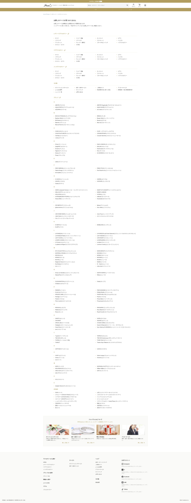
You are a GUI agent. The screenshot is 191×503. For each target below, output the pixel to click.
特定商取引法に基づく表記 (103, 89)
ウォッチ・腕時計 (80, 42)
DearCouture (105, 148)
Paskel (59, 298)
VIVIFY (60, 355)
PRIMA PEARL (104, 292)
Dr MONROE (105, 153)
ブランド (56, 97)
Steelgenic (64, 325)
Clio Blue (61, 135)
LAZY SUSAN (63, 238)
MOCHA (59, 255)
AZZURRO (60, 109)
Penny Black (104, 298)
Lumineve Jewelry (107, 244)
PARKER (60, 290)
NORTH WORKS (106, 272)
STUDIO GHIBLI (105, 322)
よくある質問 (58, 89)
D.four (60, 144)
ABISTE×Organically (109, 105)
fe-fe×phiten (63, 172)
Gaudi (59, 183)
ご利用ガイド (100, 87)
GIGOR (60, 181)
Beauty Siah (105, 118)
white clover (63, 370)
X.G (59, 379)
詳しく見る (64, 442)
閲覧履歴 (98, 482)
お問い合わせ (79, 92)
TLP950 (62, 340)
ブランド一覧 (46, 476)
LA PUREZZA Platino (67, 235)
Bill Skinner (61, 120)
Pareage (61, 296)
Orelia (101, 281)
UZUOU (102, 349)
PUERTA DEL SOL (106, 294)
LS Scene (62, 242)
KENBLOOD (104, 224)
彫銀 (101, 403)
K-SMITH (61, 224)
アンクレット (58, 42)
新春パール (63, 405)
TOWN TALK (104, 340)
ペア (96, 9)
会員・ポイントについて (101, 462)
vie (58, 359)
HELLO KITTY (62, 192)
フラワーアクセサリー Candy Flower (112, 401)
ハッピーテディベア (65, 401)
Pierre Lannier (63, 301)
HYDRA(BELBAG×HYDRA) (67, 196)
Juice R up (105, 214)
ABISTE (60, 105)
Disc (101, 150)
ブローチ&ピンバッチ (102, 42)
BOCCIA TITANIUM (65, 116)
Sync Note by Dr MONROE (113, 327)
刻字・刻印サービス (81, 87)
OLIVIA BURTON (64, 281)
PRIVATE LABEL (65, 294)
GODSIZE (103, 181)
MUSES (102, 259)
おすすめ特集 (46, 482)
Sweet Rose (62, 327)
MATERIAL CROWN (66, 253)
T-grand (61, 335)
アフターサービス (122, 87)
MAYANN (101, 253)
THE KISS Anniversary (109, 338)
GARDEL (102, 179)
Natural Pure (63, 275)
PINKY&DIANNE (108, 290)
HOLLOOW (60, 194)
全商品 (44, 462)
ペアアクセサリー (58, 50)
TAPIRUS (102, 335)
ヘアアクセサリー (122, 42)
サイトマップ (79, 89)
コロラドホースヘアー (108, 394)
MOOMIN (102, 257)
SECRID (102, 320)
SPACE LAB (62, 322)
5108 (58, 392)
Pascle (101, 296)
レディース (60, 9)
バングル (120, 40)
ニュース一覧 (58, 92)
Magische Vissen (65, 261)
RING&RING (106, 307)
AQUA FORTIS (64, 107)
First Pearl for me (109, 170)
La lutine (103, 242)
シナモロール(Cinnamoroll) (65, 396)
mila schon (103, 266)
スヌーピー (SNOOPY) (64, 399)
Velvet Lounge (106, 355)
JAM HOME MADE (65, 214)
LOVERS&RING (106, 240)
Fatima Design (64, 170)
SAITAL (101, 318)
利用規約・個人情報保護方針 (125, 89)
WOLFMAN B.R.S (63, 368)
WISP (59, 366)
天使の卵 (62, 403)
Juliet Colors (64, 216)
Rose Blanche (105, 309)
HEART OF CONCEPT (109, 190)
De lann (60, 148)
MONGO (59, 257)
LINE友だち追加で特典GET (95, 1)
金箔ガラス (104, 407)
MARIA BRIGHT (105, 251)
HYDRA (101, 194)
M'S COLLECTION (65, 251)
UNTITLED (61, 349)
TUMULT (57, 342)
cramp (59, 137)
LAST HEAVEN (104, 235)
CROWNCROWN (106, 133)
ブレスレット (100, 40)
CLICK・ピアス (105, 131)
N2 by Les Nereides (67, 272)
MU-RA (59, 259)
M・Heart (102, 264)
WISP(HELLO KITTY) (108, 366)
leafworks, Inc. (186, 500)
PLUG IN (60, 292)
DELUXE (102, 146)
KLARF (59, 227)
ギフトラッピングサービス (62, 87)
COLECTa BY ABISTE (67, 133)
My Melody (61, 264)
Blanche (60, 122)
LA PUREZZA (62, 233)
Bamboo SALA (62, 118)
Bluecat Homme (64, 124)
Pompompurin (105, 301)
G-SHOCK (61, 179)
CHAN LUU (61, 131)
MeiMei (101, 261)
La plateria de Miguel (66, 244)
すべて (57, 38)
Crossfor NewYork (109, 135)
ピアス (119, 38)
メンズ (130, 9)
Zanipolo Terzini (65, 386)
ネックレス (100, 38)
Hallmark (103, 196)
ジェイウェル (104, 396)
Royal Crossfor (107, 312)
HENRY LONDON (101, 192)
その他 (78, 44)
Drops (60, 155)
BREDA (101, 116)
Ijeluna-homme (64, 207)
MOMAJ (102, 255)
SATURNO (58, 320)
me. (57, 266)
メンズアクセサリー (59, 66)
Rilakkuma (61, 309)
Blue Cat (103, 122)
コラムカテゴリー (47, 489)
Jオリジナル (105, 216)
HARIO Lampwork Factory (71, 190)
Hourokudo (103, 198)
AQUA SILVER (105, 107)
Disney (60, 153)
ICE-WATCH (62, 205)
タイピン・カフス (59, 44)
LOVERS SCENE (64, 240)
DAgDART (61, 146)
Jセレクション (64, 218)
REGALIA (60, 307)
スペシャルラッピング (102, 399)
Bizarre (101, 120)
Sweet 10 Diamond (110, 325)
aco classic (104, 109)
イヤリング (58, 40)
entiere (61, 161)
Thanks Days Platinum (109, 342)
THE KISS (60, 338)
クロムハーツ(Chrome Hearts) (66, 394)
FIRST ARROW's (65, 168)
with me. (102, 370)
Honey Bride (62, 198)
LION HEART (105, 238)
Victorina (103, 357)
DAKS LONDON (106, 144)
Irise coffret (103, 207)
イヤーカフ (79, 40)
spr (60, 329)
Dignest (61, 150)
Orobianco (61, 283)
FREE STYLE (105, 168)
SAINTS (60, 318)
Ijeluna (102, 205)
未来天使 (103, 405)
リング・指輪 (79, 38)
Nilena (101, 275)
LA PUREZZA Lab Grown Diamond (116, 233)
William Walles (106, 368)
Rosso (59, 312)
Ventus (59, 357)
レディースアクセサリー (60, 33)
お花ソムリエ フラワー (107, 392)
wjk (61, 373)
